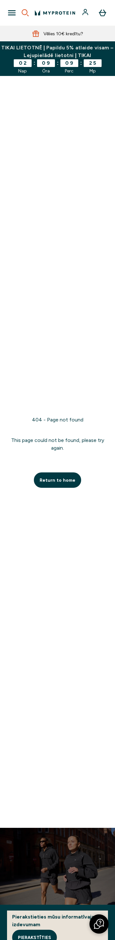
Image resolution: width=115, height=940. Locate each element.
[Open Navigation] (12, 13)
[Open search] (25, 12)
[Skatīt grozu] (102, 13)
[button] (99, 924)
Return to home (57, 480)
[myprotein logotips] (55, 13)
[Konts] (86, 12)
